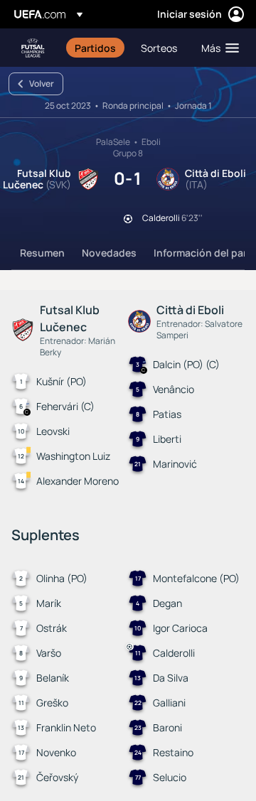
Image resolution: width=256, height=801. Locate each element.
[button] (217, 47)
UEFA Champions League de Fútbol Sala (32, 48)
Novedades (109, 252)
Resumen (42, 252)
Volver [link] (41, 83)
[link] (95, 47)
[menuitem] (95, 47)
